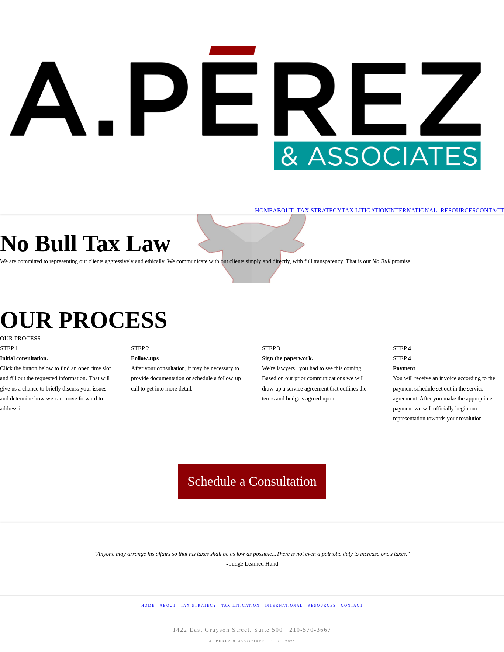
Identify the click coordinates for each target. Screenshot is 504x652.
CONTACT (352, 605)
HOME (148, 605)
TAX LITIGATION (240, 605)
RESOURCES (322, 605)
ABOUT (168, 605)
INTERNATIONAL (284, 605)
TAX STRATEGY (199, 605)
